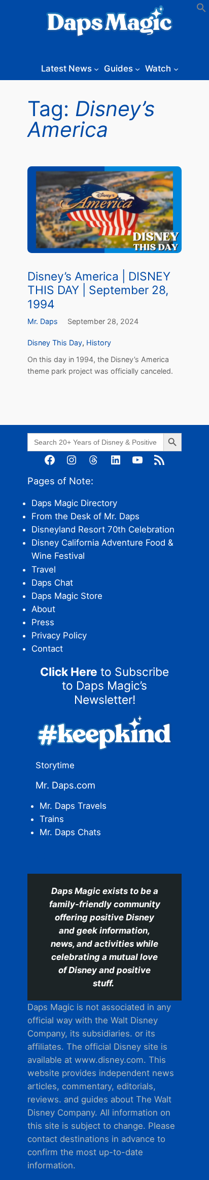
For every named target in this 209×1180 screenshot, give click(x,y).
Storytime (55, 765)
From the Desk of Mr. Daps (85, 516)
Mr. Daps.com (65, 785)
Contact (47, 648)
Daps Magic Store (66, 596)
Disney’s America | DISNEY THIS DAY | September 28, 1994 (98, 290)
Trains (52, 819)
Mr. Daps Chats (70, 832)
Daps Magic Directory (74, 503)
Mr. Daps (42, 321)
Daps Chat (52, 583)
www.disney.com (109, 1060)
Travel (43, 569)
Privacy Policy (59, 635)
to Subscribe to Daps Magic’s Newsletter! (104, 685)
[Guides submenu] (137, 68)
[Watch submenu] (176, 68)
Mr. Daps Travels (73, 806)
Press (42, 622)
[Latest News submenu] (96, 68)
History (98, 342)
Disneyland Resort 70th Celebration (103, 529)
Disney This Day (54, 342)
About (43, 609)
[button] (201, 10)
